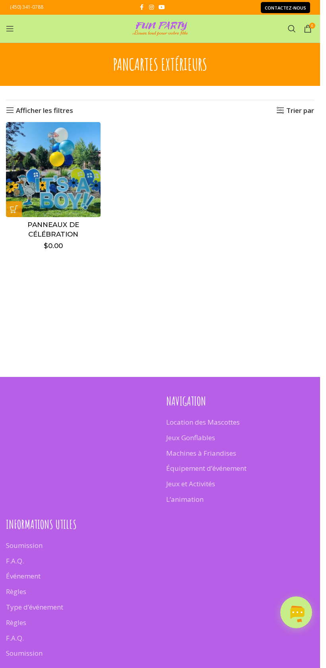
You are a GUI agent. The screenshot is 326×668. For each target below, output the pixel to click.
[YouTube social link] (161, 7)
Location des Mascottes (203, 422)
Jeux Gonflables (190, 437)
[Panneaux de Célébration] (53, 169)
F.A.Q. (15, 560)
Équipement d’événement (206, 468)
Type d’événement (34, 607)
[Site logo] (160, 28)
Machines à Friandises (201, 453)
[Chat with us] (296, 612)
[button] (14, 209)
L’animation (185, 499)
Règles (16, 591)
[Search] (292, 29)
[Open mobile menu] (10, 29)
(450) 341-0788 (26, 7)
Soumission (24, 545)
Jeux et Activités (190, 483)
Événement (23, 576)
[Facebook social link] (142, 7)
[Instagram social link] (151, 7)
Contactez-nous (285, 8)
